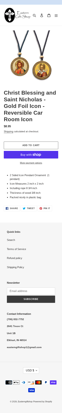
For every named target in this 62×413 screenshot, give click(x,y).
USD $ (30, 370)
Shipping (8, 131)
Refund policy (14, 258)
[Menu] (56, 15)
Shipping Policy (15, 267)
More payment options (31, 163)
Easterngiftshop (25, 401)
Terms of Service (16, 249)
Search (11, 239)
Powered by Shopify (42, 401)
